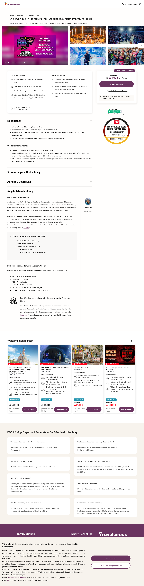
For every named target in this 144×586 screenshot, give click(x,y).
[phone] (13, 108)
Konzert (26, 228)
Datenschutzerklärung (17, 577)
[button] (140, 4)
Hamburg (23, 315)
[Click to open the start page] (113, 535)
